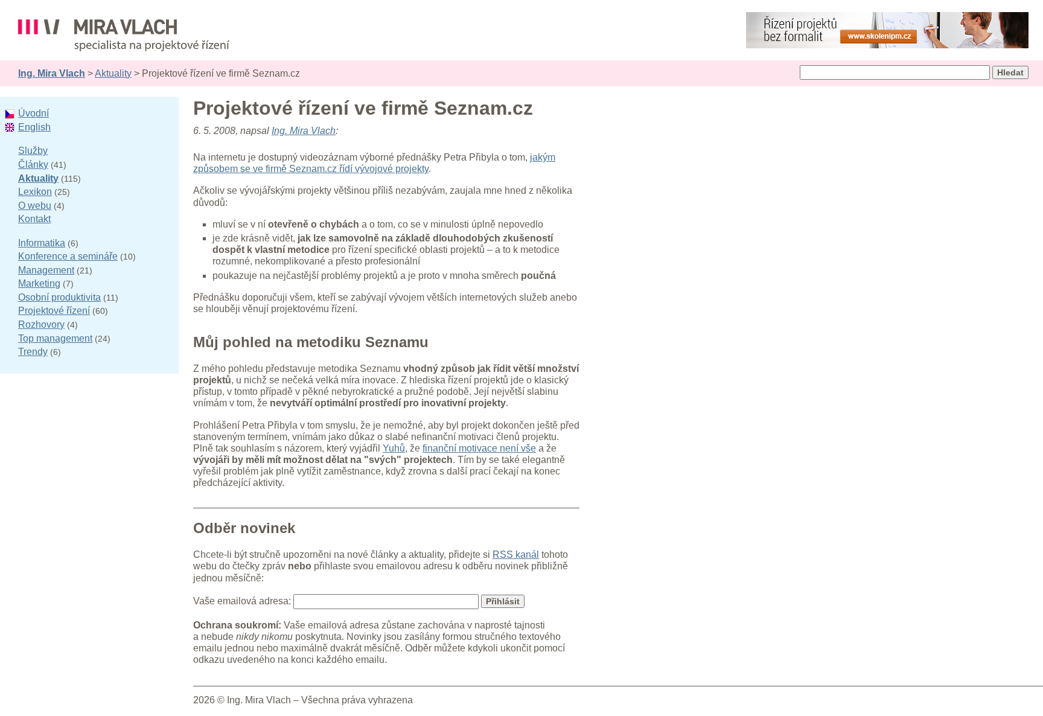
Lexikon (35, 192)
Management (46, 270)
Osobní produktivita (59, 297)
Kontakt (34, 219)
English (34, 127)
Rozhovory (41, 324)
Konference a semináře (68, 256)
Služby (33, 150)
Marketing (39, 283)
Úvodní (33, 113)
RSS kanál (516, 554)
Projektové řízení (54, 310)
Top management (55, 338)
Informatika (41, 243)
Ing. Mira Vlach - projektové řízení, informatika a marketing (123, 35)
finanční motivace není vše (479, 448)
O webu (34, 205)
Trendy (33, 352)
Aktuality (113, 73)
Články (33, 164)
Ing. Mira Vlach (51, 73)
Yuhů (394, 448)
